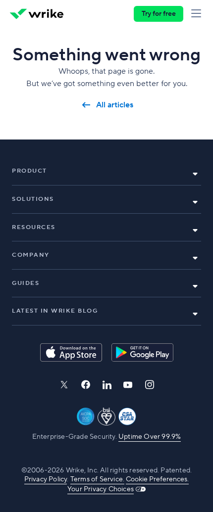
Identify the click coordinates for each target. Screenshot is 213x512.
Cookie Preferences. (157, 479)
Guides (25, 283)
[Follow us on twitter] (64, 384)
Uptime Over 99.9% (149, 436)
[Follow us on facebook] (86, 384)
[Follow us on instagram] (150, 384)
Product (29, 171)
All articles (114, 105)
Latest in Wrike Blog (55, 311)
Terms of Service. (97, 479)
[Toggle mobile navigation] (198, 13)
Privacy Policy (45, 479)
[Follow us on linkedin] (107, 384)
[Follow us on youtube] (128, 384)
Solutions (33, 199)
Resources (33, 227)
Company (31, 255)
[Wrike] (36, 14)
